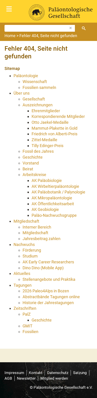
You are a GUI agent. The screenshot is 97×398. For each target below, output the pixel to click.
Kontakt (35, 372)
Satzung (80, 372)
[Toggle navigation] (9, 9)
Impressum (14, 372)
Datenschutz (57, 372)
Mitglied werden (54, 378)
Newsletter (26, 378)
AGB (8, 378)
